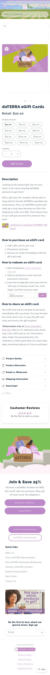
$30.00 (35, 124)
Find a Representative (25, 529)
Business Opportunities (16, 572)
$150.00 (9, 143)
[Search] (46, 14)
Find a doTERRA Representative (20, 557)
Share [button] (8, 393)
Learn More (25, 511)
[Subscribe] (42, 632)
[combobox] (25, 14)
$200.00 (24, 143)
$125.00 (37, 137)
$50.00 (22, 130)
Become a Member (25, 502)
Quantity (5, 149)
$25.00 (22, 124)
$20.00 (8, 124)
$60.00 (36, 130)
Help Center (11, 576)
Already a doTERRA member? (19, 567)
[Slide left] (19, 101)
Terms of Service (25, 664)
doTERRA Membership (25, 537)
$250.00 (39, 143)
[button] (25, 358)
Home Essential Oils (27, 645)
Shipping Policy (25, 669)
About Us (9, 553)
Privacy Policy (25, 655)
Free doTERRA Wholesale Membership (23, 562)
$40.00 (8, 130)
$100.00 (23, 137)
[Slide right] (31, 101)
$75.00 (8, 137)
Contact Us (10, 581)
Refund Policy (25, 660)
